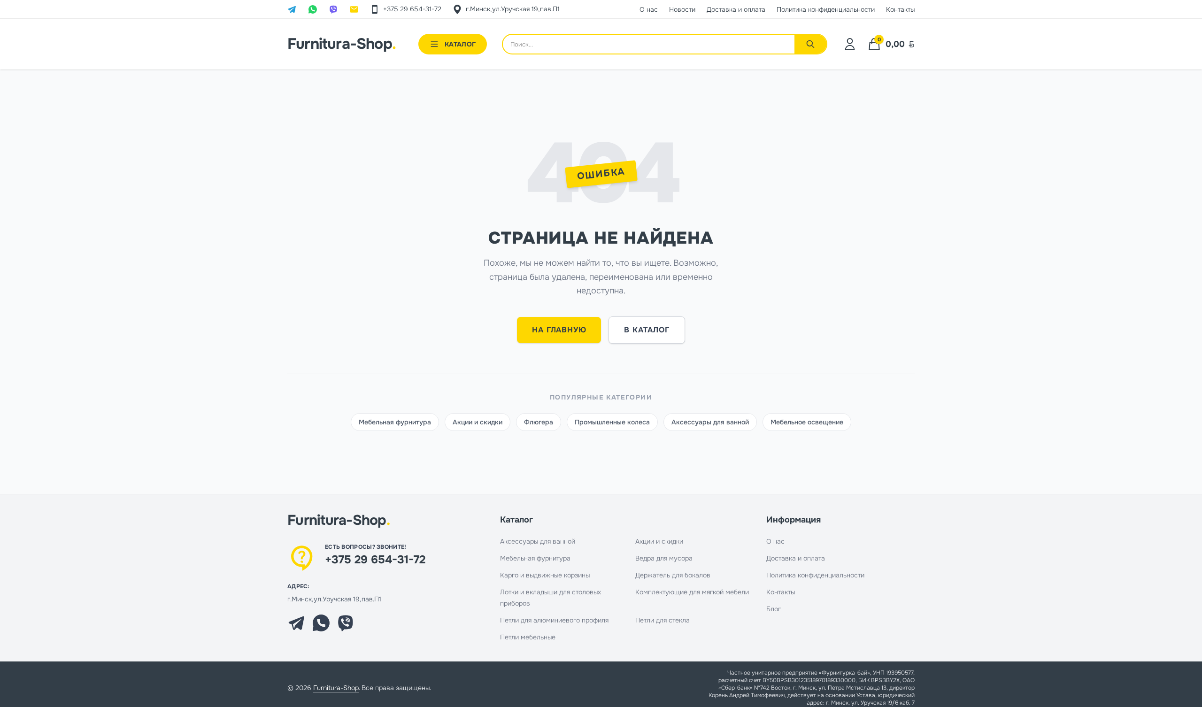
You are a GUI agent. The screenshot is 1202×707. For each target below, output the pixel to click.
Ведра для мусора (664, 558)
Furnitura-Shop (341, 44)
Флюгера (538, 422)
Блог (773, 609)
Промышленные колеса (612, 422)
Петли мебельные (527, 637)
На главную (559, 330)
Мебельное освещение (807, 422)
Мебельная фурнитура (395, 422)
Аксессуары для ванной (710, 422)
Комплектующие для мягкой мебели (692, 592)
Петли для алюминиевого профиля (554, 620)
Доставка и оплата (795, 558)
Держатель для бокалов (672, 575)
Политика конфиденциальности (815, 575)
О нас (775, 541)
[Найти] (810, 44)
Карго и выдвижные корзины (545, 575)
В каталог (646, 330)
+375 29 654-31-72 (375, 560)
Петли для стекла (662, 620)
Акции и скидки (477, 422)
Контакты (780, 592)
